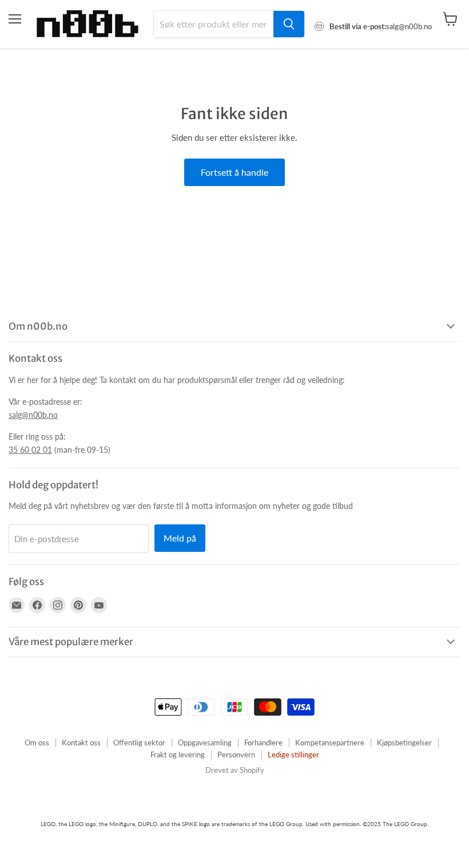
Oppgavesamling (205, 742)
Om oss (37, 742)
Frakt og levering (177, 754)
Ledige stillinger (293, 754)
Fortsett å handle (234, 172)
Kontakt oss (81, 742)
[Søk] (288, 24)
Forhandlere (263, 742)
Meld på (180, 537)
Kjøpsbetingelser (404, 742)
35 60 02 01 (30, 450)
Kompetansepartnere (329, 742)
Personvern (236, 754)
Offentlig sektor (139, 742)
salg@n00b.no (33, 415)
